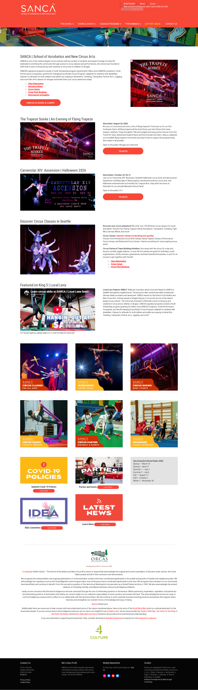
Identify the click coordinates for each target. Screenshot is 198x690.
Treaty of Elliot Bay (148, 611)
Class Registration (36, 84)
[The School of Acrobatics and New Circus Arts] (38, 12)
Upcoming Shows (35, 86)
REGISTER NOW (129, 4)
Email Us (23, 675)
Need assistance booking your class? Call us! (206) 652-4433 (146, 7)
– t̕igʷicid (94, 604)
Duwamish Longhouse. (147, 618)
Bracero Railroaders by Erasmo (85, 614)
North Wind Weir (139, 608)
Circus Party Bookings (37, 92)
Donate (152, 4)
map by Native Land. (111, 611)
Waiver (142, 4)
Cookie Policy (25, 682)
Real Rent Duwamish (114, 618)
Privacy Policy (25, 680)
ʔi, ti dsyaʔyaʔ (27, 572)
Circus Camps (34, 89)
